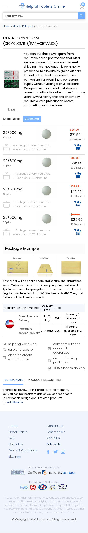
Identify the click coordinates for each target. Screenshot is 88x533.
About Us (53, 438)
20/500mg (32, 119)
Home (6, 26)
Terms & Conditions (23, 450)
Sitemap (15, 456)
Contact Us (55, 426)
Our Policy (16, 444)
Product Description (45, 380)
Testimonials (13, 380)
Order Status (18, 432)
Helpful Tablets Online (45, 6)
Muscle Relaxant (23, 26)
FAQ (11, 438)
